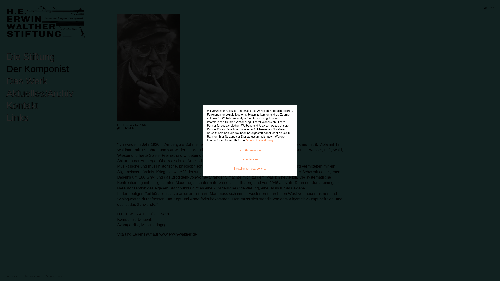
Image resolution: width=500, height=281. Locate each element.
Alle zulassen (253, 150)
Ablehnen (252, 159)
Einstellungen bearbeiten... (250, 168)
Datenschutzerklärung (259, 140)
